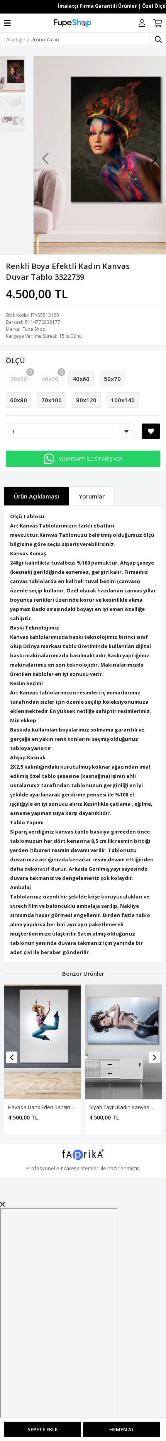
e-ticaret (66, 1168)
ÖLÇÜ (15, 360)
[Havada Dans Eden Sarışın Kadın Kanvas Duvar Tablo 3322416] (42, 1042)
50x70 (112, 379)
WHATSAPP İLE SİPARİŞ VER (90, 458)
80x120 (86, 400)
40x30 (49, 379)
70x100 (51, 400)
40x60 (81, 379)
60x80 (18, 400)
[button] (154, 154)
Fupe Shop (34, 329)
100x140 (123, 400)
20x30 (18, 379)
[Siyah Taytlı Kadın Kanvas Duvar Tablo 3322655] (123, 1042)
